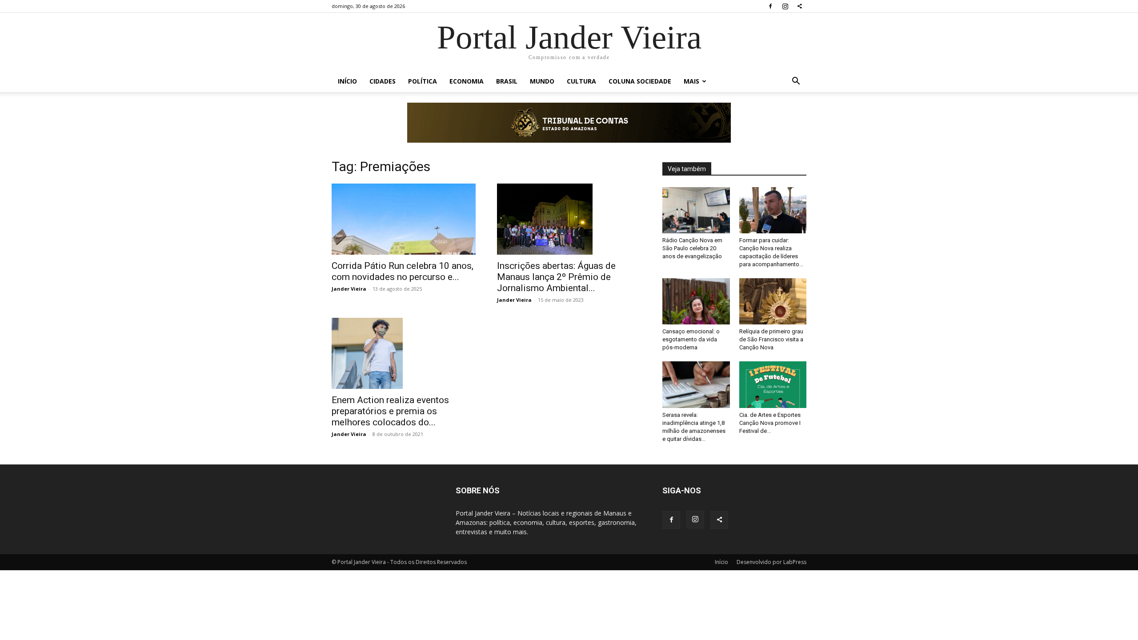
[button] (795, 82)
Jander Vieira (349, 288)
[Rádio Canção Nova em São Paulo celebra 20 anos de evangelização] (696, 210)
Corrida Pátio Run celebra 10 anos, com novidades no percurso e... (402, 271)
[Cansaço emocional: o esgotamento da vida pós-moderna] (696, 301)
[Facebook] (770, 6)
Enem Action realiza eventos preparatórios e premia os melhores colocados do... (390, 411)
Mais (691, 81)
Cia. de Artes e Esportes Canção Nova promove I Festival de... (770, 423)
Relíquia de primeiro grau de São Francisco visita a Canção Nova (771, 339)
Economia (466, 81)
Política (422, 81)
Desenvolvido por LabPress (771, 562)
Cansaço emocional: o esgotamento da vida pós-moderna (691, 339)
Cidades (382, 81)
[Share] (799, 6)
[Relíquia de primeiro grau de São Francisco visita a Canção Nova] (773, 301)
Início (347, 81)
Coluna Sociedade (640, 81)
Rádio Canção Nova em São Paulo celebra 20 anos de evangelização (692, 248)
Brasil (506, 81)
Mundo (542, 81)
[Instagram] (785, 6)
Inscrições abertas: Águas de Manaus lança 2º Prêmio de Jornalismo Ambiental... (556, 276)
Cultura (581, 81)
